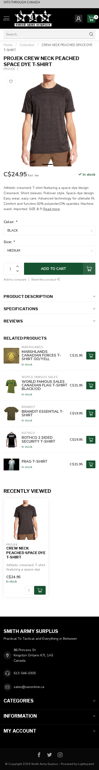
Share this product (44, 279)
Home (8, 45)
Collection (27, 45)
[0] (91, 18)
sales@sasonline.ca (29, 687)
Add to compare (15, 279)
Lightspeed (86, 764)
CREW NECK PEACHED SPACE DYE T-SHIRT (26, 552)
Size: (9, 241)
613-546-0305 (25, 673)
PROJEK (9, 69)
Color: (10, 221)
